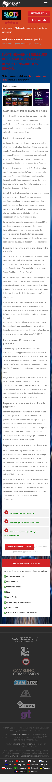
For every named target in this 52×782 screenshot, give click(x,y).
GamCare (14, 755)
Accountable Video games (16, 734)
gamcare (32, 743)
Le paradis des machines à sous (19, 248)
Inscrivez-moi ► (39, 13)
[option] (17, 97)
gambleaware (20, 743)
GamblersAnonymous (30, 755)
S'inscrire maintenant (19, 547)
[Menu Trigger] (45, 3)
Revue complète (39, 20)
